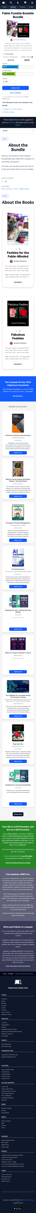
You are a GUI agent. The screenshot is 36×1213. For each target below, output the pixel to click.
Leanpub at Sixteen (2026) (9, 1157)
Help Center (5, 1147)
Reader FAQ (5, 1144)
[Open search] (11, 2)
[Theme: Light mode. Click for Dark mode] (18, 2)
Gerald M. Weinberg (19, 40)
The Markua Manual (7, 1098)
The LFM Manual (6, 1095)
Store (5, 973)
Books (5, 7)
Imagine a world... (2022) (8, 1162)
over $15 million (27, 856)
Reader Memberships (8, 1140)
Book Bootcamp (6, 1046)
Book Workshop (6, 1044)
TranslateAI (4, 1036)
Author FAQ (4, 1086)
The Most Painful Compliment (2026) (12, 1155)
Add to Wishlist (15, 93)
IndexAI (3, 1027)
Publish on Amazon (7, 1033)
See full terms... (18, 396)
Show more (18, 814)
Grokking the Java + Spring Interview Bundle (18, 611)
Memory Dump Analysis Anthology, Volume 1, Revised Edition (18, 480)
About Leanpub (6, 1121)
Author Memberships (7, 1069)
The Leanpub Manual (7, 1093)
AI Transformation (18, 569)
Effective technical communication (18, 435)
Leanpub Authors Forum (8, 1091)
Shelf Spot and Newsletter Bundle (11, 1031)
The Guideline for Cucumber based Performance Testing (18, 696)
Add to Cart (15, 88)
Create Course (5, 1076)
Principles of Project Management (18, 523)
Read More (18, 282)
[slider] (18, 67)
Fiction (15, 189)
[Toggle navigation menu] (33, 130)
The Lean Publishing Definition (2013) (12, 1164)
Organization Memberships (9, 1054)
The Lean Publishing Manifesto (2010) (12, 1166)
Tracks (31, 7)
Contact (3, 1125)
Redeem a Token (6, 1014)
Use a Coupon (5, 1012)
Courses (22, 7)
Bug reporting (18, 744)
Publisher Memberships (8, 1057)
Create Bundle (5, 1074)
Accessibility (5, 1112)
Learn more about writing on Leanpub (18, 863)
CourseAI (4, 1022)
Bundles (13, 7)
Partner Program (6, 1108)
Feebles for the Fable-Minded (13, 109)
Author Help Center (7, 1089)
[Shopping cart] (25, 2)
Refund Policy (5, 1181)
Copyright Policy (6, 1176)
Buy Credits (4, 1142)
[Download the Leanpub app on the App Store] (18, 1208)
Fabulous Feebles (9, 112)
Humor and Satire (6, 189)
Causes (3, 1110)
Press (3, 1127)
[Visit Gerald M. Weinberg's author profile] (11, 261)
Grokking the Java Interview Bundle (18, 785)
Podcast (3, 1010)
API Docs (4, 1100)
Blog (2, 1123)
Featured (4, 999)
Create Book (5, 1072)
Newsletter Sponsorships (9, 1029)
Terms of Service (6, 1174)
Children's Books (24, 189)
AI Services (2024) (6, 1159)
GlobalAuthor (5, 1025)
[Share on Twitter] (2, 181)
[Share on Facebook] (6, 181)
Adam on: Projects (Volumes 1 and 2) (18, 653)
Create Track (5, 1078)
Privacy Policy (5, 1179)
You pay (4, 78)
